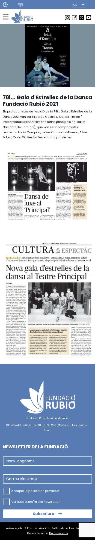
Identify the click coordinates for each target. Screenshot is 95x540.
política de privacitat (43, 491)
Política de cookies (63, 528)
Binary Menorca (58, 533)
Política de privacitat (36, 528)
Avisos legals (14, 528)
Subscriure (44, 513)
